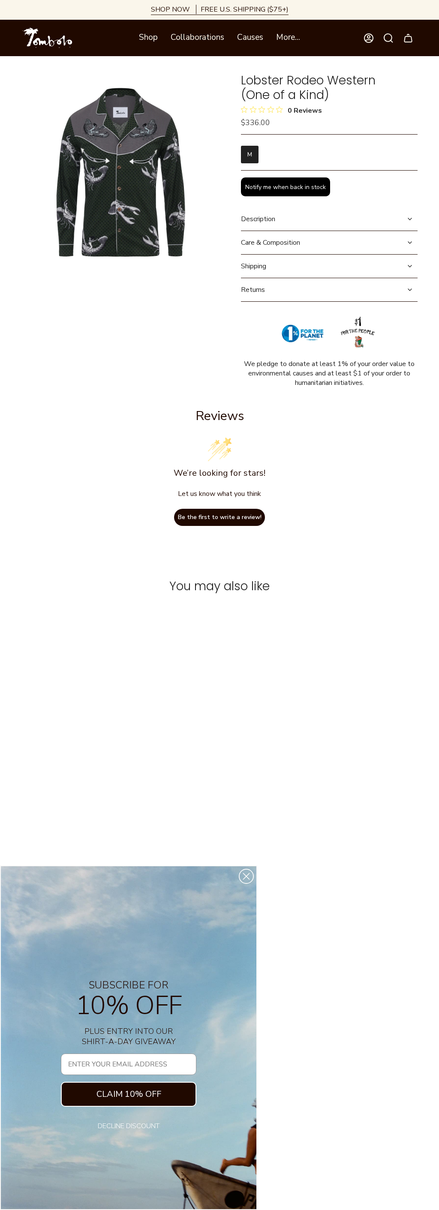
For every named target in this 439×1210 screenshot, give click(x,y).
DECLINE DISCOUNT (128, 1126)
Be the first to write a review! (220, 517)
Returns (253, 289)
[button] (148, 38)
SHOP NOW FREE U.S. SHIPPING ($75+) (220, 9)
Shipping (253, 266)
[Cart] (408, 38)
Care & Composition (270, 242)
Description (258, 219)
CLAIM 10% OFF (128, 1094)
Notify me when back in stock (285, 187)
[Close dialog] (246, 876)
